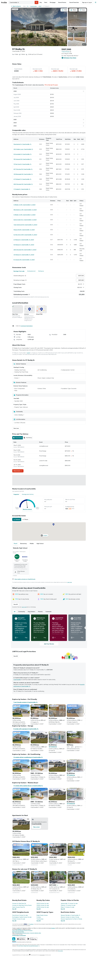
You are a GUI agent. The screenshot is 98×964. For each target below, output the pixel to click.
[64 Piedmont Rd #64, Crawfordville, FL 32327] (39, 737)
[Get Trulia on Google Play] (32, 938)
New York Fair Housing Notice (18, 931)
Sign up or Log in (87, 2)
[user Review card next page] (86, 628)
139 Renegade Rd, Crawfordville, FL (23, 174)
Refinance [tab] (41, 271)
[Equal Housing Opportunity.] (30, 954)
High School (40, 543)
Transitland (31, 924)
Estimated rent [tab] (31, 271)
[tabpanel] (49, 286)
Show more (17, 471)
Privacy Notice (74, 944)
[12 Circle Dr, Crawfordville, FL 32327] (57, 737)
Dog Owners (31, 611)
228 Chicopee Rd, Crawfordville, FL (23, 184)
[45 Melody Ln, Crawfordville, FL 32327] (57, 849)
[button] (36, 2)
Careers (38, 944)
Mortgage (53, 2)
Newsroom (43, 944)
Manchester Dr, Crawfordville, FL (22, 144)
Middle (32, 543)
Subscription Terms (63, 944)
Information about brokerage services (22, 933)
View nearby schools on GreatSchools (24, 579)
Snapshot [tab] (16, 494)
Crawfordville (33, 6)
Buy (41, 2)
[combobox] (23, 2)
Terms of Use (56, 944)
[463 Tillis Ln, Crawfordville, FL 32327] (21, 849)
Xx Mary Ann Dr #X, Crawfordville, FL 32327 (25, 234)
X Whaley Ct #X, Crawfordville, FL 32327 (25, 204)
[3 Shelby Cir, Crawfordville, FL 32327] (39, 765)
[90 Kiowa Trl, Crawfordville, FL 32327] (76, 849)
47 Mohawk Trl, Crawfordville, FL (22, 179)
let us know (60, 950)
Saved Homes (62, 2)
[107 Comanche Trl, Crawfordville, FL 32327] (57, 877)
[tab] (17, 437)
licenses (53, 928)
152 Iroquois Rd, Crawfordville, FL (23, 159)
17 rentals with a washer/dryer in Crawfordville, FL (28, 785)
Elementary (23, 543)
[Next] (84, 714)
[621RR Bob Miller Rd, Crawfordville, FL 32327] (57, 710)
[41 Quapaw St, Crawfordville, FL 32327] (39, 710)
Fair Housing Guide (32, 944)
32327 (40, 6)
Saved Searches (74, 2)
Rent (45, 2)
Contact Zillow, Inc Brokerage (19, 935)
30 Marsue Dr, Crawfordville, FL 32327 (24, 254)
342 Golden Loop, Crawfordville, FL (23, 149)
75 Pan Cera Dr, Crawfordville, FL (22, 164)
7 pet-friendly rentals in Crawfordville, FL (25, 702)
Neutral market (27, 509)
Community (21, 611)
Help (69, 944)
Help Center (42, 954)
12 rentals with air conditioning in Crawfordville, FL (28, 757)
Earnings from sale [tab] (19, 271)
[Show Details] (83, 91)
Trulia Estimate (19, 85)
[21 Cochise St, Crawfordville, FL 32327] (76, 877)
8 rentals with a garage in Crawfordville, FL (25, 729)
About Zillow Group (23, 944)
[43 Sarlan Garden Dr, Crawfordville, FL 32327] (75, 710)
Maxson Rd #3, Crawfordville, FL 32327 (24, 229)
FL (27, 6)
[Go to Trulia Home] (4, 2)
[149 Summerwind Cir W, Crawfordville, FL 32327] (75, 737)
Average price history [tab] (28, 494)
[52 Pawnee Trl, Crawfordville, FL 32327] (21, 877)
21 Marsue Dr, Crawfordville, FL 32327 (24, 239)
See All (16, 604)
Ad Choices (80, 944)
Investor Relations (49, 944)
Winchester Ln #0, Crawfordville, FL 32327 (25, 209)
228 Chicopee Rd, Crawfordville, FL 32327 (25, 249)
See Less (17, 428)
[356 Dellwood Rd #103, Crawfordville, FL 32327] (21, 710)
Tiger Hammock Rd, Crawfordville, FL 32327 (25, 224)
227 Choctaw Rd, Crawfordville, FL (23, 169)
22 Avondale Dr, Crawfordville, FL (23, 154)
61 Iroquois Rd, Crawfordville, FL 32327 (24, 259)
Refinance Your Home (70, 58)
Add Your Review (49, 644)
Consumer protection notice (35, 933)
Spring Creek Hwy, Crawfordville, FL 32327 (25, 219)
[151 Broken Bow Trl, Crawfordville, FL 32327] (39, 877)
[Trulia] (13, 938)
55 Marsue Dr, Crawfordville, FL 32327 (24, 244)
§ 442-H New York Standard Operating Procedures (22, 930)
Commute (48, 611)
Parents (40, 611)
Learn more (69, 582)
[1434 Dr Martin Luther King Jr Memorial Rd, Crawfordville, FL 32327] (39, 849)
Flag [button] (26, 637)
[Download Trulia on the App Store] (21, 938)
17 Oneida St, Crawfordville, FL (22, 189)
